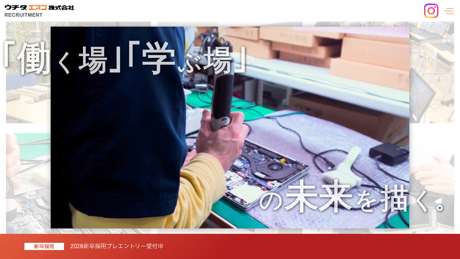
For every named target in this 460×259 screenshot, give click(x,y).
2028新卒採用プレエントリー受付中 (117, 246)
